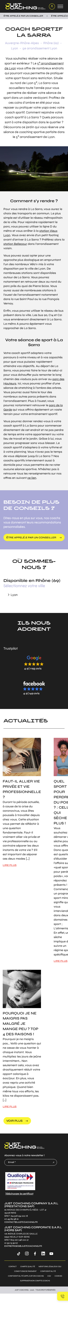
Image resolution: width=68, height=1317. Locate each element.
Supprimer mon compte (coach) (35, 1281)
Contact (13, 1266)
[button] (34, 662)
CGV (49, 1276)
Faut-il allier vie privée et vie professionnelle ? (22, 789)
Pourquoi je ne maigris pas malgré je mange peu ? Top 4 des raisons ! (20, 1023)
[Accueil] (25, 6)
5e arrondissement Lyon (39, 48)
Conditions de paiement (25, 1271)
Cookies (58, 1276)
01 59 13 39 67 (11, 1243)
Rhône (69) (51, 43)
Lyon (14, 48)
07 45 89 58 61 (11, 1219)
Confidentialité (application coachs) (26, 1276)
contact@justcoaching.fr (21, 1222)
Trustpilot (10, 648)
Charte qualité (27, 1266)
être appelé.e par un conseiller (31, 537)
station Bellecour (15, 244)
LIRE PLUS (10, 865)
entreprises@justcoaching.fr (23, 1246)
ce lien (31, 478)
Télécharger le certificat (19, 1193)
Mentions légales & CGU (50, 1266)
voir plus (14, 1120)
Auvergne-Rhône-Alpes (22, 43)
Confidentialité (48, 1271)
